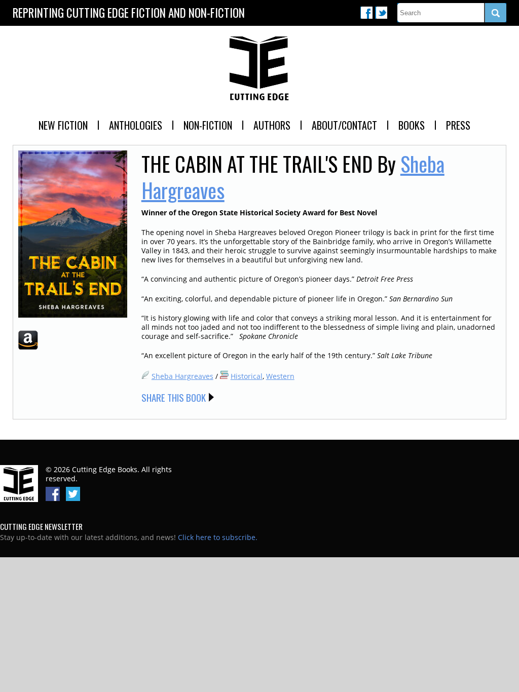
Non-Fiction (207, 125)
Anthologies (135, 125)
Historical (247, 376)
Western (280, 376)
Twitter (381, 13)
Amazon (28, 340)
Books (411, 125)
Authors (271, 125)
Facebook (366, 13)
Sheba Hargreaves (182, 376)
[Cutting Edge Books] (259, 69)
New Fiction (63, 125)
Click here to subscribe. (217, 537)
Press (458, 125)
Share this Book (173, 397)
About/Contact (344, 125)
